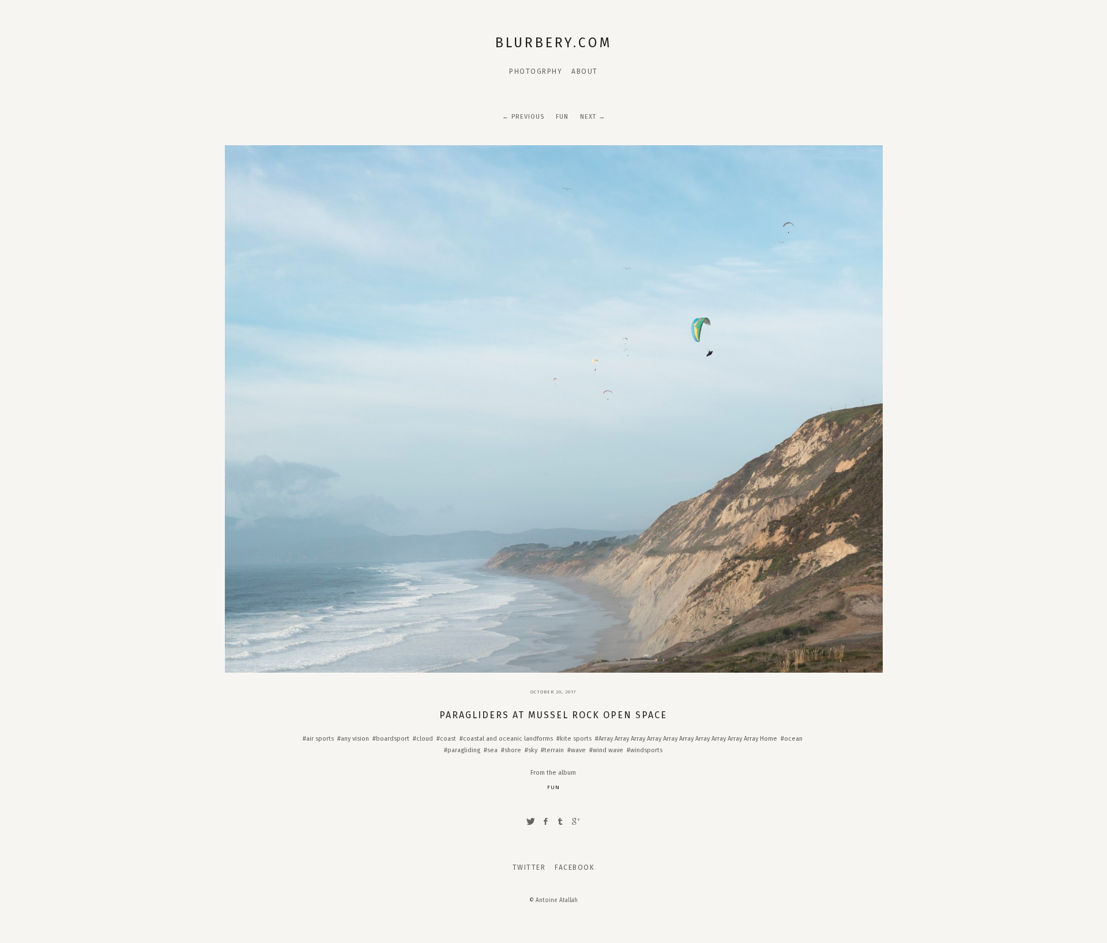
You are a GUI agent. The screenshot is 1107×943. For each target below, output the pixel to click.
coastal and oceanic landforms (508, 738)
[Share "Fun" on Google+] (575, 821)
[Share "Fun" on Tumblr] (561, 821)
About (584, 71)
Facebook (574, 867)
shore (512, 750)
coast (448, 738)
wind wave (608, 750)
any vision (355, 738)
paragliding (463, 750)
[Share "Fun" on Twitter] (530, 821)
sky (532, 750)
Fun (562, 116)
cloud (424, 738)
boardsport (392, 738)
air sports (320, 738)
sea (492, 750)
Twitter (529, 867)
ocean (793, 738)
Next (588, 116)
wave (578, 750)
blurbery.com (553, 43)
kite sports (576, 738)
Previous (527, 116)
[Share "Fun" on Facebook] (546, 821)
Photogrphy (535, 71)
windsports (646, 750)
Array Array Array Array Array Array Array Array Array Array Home (687, 738)
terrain (554, 750)
